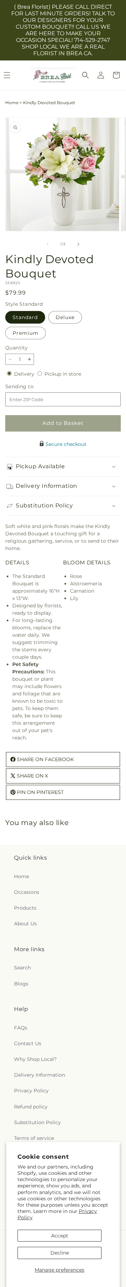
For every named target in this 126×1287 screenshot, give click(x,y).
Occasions (26, 892)
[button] (85, 75)
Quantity (16, 348)
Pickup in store (62, 374)
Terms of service (34, 1138)
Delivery (25, 374)
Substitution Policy (37, 1122)
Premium (25, 333)
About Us (25, 923)
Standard (25, 317)
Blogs (21, 984)
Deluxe (65, 317)
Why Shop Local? (35, 1059)
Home (12, 102)
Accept (59, 1235)
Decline (59, 1253)
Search (22, 967)
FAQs (20, 1028)
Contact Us (27, 1043)
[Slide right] (78, 244)
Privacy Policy (31, 1090)
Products (25, 908)
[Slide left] (47, 244)
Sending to (30, 386)
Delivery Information (39, 1075)
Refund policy (31, 1107)
